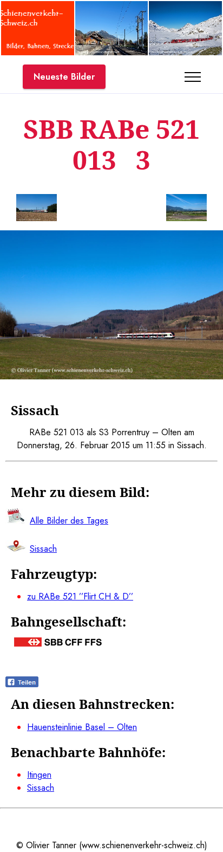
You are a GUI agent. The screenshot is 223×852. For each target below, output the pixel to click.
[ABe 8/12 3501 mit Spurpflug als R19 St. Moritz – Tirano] (185, 52)
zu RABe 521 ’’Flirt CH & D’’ (80, 596)
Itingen (39, 775)
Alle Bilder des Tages (69, 520)
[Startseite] (37, 52)
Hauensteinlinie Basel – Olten (82, 727)
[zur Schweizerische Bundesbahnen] (58, 643)
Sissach (40, 788)
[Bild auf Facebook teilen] (21, 684)
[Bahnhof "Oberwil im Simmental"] (111, 52)
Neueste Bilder (64, 76)
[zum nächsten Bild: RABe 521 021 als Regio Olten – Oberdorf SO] (186, 209)
